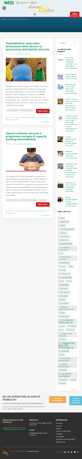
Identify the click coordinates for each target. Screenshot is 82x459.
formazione (65, 303)
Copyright (59, 434)
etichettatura (65, 292)
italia (62, 313)
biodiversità (65, 263)
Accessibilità (60, 436)
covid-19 (66, 277)
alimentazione (67, 229)
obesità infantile (27, 110)
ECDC (69, 281)
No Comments (45, 122)
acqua (62, 218)
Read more (42, 111)
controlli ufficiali (65, 274)
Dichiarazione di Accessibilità (65, 439)
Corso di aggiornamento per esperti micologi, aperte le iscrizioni (71, 141)
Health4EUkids (13, 110)
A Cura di (59, 426)
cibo (71, 266)
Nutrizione (41, 211)
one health (71, 330)
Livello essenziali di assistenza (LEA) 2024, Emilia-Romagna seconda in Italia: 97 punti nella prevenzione (71, 170)
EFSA (65, 284)
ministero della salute (66, 321)
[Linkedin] (65, 452)
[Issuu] (77, 452)
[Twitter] (74, 452)
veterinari (64, 379)
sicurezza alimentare (64, 359)
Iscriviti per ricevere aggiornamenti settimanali (40, 424)
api (62, 253)
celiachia (62, 266)
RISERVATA (74, 15)
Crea (61, 281)
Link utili (58, 429)
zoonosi (62, 383)
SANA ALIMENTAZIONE (12, 119)
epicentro (64, 288)
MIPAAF (62, 326)
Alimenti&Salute (64, 236)
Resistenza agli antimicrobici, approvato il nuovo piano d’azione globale (71, 89)
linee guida (65, 316)
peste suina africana (65, 334)
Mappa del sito (61, 442)
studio (63, 370)
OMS (61, 330)
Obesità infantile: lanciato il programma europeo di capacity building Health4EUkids (26, 136)
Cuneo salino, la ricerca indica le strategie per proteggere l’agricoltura (71, 187)
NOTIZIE (35, 117)
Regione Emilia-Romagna (66, 345)
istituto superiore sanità (29, 200)
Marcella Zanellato (24, 54)
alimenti (63, 233)
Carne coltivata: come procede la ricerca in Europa (71, 76)
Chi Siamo (59, 423)
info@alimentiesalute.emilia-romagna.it (38, 434)
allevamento (64, 240)
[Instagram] (68, 452)
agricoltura (65, 222)
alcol (63, 225)
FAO (63, 299)
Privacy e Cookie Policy (63, 431)
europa (64, 296)
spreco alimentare (64, 365)
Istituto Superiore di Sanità (24, 117)
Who (74, 379)
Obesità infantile (43, 117)
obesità (44, 200)
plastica (63, 339)
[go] (75, 43)
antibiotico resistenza (65, 248)
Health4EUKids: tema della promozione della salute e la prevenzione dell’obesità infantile (27, 46)
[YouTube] (71, 452)
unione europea (65, 374)
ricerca (64, 351)
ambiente (66, 243)
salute (62, 355)
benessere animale (65, 258)
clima (63, 270)
